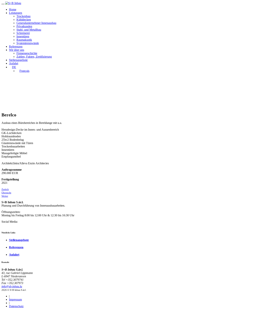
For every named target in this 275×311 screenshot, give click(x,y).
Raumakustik (24, 39)
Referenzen (15, 46)
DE (14, 67)
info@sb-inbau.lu (11, 286)
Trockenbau (23, 16)
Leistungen (15, 12)
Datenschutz (16, 306)
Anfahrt (13, 63)
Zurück (5, 189)
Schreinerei (23, 33)
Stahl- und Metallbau (28, 29)
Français (24, 70)
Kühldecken (23, 19)
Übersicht (6, 192)
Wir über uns (16, 49)
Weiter (4, 196)
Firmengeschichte (26, 53)
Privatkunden (24, 26)
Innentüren (22, 36)
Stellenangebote (18, 60)
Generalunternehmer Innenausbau (36, 23)
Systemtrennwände (27, 43)
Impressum (15, 299)
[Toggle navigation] (2, 4)
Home (12, 9)
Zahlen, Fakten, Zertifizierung (34, 56)
